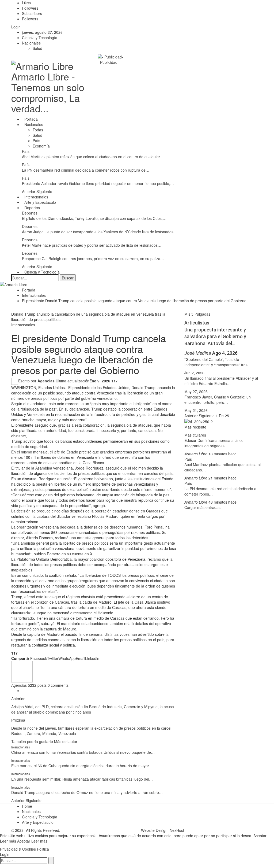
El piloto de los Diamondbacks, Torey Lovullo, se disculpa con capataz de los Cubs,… (94, 218)
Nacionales (31, 43)
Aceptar (24, 841)
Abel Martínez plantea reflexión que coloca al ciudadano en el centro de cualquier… (93, 156)
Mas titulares (195, 435)
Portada (31, 119)
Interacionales (36, 197)
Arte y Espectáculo (40, 202)
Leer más (39, 841)
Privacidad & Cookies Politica (24, 849)
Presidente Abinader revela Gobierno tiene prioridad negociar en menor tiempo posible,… (98, 183)
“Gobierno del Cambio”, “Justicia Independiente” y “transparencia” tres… (217, 362)
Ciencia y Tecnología (39, 37)
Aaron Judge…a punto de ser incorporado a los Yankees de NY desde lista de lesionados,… (100, 231)
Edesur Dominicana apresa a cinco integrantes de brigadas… (213, 443)
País (36, 140)
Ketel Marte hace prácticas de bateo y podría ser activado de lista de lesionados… (91, 245)
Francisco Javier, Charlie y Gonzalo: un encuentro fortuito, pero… (217, 399)
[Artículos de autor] (22, 671)
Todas (38, 129)
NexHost (177, 830)
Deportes (32, 207)
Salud (37, 48)
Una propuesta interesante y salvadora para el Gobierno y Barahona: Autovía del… (215, 336)
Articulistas (196, 323)
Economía (41, 146)
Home (27, 806)
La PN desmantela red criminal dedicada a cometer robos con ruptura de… (85, 170)
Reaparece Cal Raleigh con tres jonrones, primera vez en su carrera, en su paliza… (93, 258)
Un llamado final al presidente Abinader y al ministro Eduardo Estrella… (221, 380)
